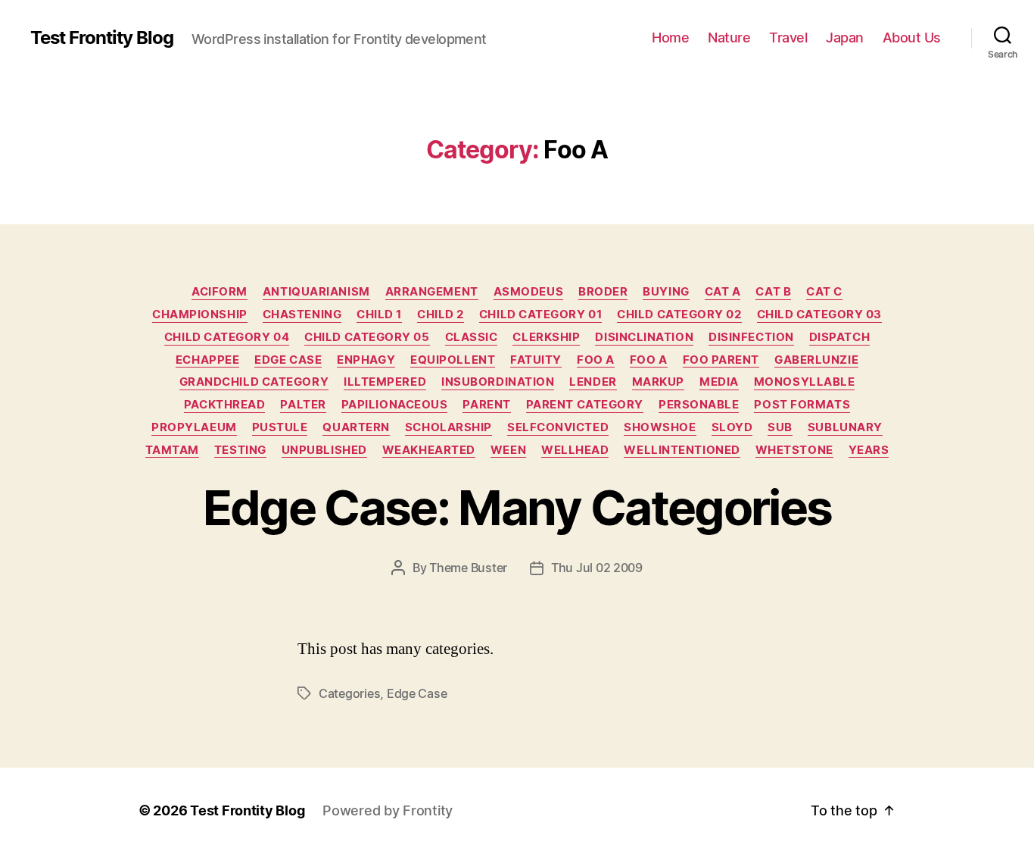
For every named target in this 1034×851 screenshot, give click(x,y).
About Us (912, 37)
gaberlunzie (816, 360)
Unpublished (324, 450)
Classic (471, 337)
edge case (417, 693)
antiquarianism (316, 292)
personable (699, 404)
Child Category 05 (366, 337)
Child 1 (379, 314)
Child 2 (440, 314)
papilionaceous (394, 404)
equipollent (452, 360)
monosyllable (804, 382)
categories (349, 693)
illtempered (385, 382)
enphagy (366, 360)
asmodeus (528, 292)
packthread (225, 404)
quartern (355, 427)
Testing (240, 450)
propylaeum (194, 427)
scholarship (448, 427)
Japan (845, 37)
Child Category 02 (679, 314)
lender (592, 382)
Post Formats (802, 404)
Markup (658, 382)
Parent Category (584, 404)
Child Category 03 (819, 314)
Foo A (596, 360)
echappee (207, 360)
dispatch (839, 337)
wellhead (575, 450)
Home (670, 37)
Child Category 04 (226, 337)
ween (508, 450)
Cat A (723, 292)
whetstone (794, 450)
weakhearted (428, 450)
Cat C (824, 292)
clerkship (546, 337)
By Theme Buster (460, 567)
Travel (788, 37)
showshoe (660, 427)
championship (200, 314)
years (869, 450)
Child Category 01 (540, 314)
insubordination (497, 382)
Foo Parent (721, 360)
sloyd (732, 427)
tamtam (172, 450)
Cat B (773, 292)
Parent (486, 404)
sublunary (845, 427)
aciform (220, 292)
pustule (280, 427)
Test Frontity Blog (101, 38)
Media (719, 382)
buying (666, 292)
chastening (302, 314)
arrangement (431, 292)
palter (302, 404)
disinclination (644, 337)
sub (780, 427)
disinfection (751, 337)
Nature (729, 37)
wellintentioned (682, 450)
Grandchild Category (254, 382)
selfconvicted (558, 427)
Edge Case (288, 360)
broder (603, 292)
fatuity (536, 360)
